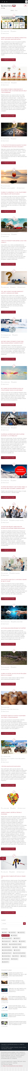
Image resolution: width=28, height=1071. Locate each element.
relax (23, 956)
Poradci (11, 1047)
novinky (22, 941)
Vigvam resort (8, 938)
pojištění (14, 31)
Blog (24, 1047)
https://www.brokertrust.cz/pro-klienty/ (13, 1066)
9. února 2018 (5, 808)
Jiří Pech (16, 956)
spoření (14, 935)
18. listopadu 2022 (6, 335)
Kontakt (10, 1048)
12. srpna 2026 (5, 31)
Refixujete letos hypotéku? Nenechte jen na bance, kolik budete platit (16, 1015)
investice (21, 932)
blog (15, 941)
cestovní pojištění (11, 188)
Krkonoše (6, 959)
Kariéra (21, 1047)
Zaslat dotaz (3, 858)
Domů (12, 10)
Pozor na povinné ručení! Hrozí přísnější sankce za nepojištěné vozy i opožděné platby (17, 1023)
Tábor (15, 947)
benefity (22, 520)
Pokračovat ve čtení (8, 59)
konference (7, 947)
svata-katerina (8, 950)
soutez (17, 950)
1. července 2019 (6, 756)
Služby (7, 1047)
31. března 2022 (6, 427)
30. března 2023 (6, 234)
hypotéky (17, 573)
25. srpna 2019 (5, 707)
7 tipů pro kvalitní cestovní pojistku (11, 766)
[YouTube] (4, 2)
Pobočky (16, 1047)
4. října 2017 (5, 872)
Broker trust (15, 709)
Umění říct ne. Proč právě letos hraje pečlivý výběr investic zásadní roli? (17, 990)
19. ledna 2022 (5, 480)
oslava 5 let (7, 941)
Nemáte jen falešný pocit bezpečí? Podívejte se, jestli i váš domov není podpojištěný (17, 974)
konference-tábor (16, 944)
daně (5, 932)
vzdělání (23, 947)
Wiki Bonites (4, 1048)
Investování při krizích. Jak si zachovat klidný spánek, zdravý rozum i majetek (17, 1007)
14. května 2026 (6, 82)
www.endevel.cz (5, 1046)
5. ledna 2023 (5, 287)
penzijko (17, 520)
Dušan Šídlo (19, 621)
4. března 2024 (5, 138)
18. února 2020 (5, 667)
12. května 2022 (6, 382)
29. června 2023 (6, 186)
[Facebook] (2, 2)
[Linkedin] (7, 2)
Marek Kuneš (5, 33)
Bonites (4, 758)
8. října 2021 (5, 520)
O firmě (3, 1047)
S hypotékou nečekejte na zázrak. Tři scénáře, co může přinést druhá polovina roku (16, 982)
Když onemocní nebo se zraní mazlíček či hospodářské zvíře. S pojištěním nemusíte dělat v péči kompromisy (14, 91)
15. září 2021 (5, 573)
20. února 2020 (5, 621)
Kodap (5, 944)
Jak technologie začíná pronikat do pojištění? (13, 628)
